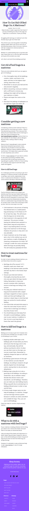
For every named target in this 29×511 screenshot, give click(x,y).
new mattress (9, 445)
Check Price (20, 4)
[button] (27, 1)
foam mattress (11, 156)
